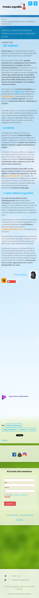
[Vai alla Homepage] (19, 6)
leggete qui (19, 91)
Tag (3, 425)
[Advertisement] (19, 547)
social (32, 429)
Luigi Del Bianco (9, 429)
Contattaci (19, 520)
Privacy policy (13, 515)
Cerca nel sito (30, 3)
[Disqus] (20, 308)
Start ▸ (4, 19)
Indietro (5, 440)
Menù (36, 3)
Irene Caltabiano (21, 274)
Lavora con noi (27, 515)
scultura (23, 429)
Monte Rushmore (14, 425)
